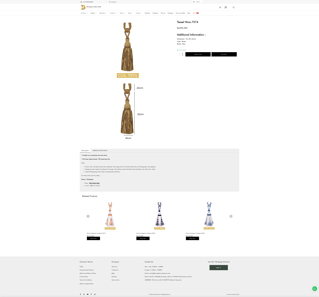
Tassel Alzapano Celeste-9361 (195, 233)
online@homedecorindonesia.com (159, 273)
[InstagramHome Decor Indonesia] (84, 294)
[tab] (85, 150)
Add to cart (198, 54)
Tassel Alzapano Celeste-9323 (96, 233)
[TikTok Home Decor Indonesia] (95, 294)
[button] (234, 7)
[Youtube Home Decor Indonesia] (88, 294)
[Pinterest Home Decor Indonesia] (92, 294)
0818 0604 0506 (94, 183)
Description (85, 150)
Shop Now (93, 238)
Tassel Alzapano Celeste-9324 (145, 233)
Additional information (100, 150)
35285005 (148, 280)
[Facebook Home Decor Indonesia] (81, 294)
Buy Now (224, 54)
